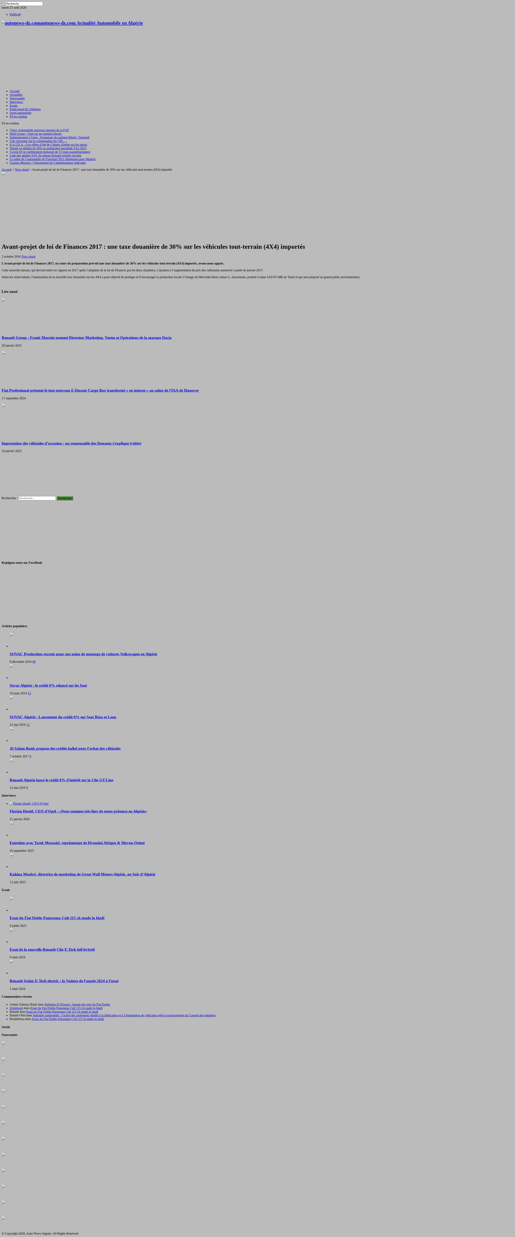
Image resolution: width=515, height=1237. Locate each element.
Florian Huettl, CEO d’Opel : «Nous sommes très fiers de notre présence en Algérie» (78, 811)
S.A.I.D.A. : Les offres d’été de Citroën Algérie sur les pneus (48, 144)
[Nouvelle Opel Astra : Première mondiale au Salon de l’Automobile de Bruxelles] (13, 1086)
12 (29, 693)
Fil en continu (18, 116)
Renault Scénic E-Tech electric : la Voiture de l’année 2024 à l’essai (64, 981)
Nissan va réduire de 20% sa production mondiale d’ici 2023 (48, 148)
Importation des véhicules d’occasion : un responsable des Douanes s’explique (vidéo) (71, 443)
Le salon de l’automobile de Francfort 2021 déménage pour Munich (53, 159)
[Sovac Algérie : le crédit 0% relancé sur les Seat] (21, 677)
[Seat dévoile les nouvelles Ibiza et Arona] (13, 1214)
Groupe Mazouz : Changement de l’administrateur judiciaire (48, 162)
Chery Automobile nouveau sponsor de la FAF (39, 130)
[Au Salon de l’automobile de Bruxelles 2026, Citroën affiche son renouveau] (13, 1118)
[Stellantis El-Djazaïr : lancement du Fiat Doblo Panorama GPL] (13, 1182)
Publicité (15, 14)
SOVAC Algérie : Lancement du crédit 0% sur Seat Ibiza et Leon (63, 717)
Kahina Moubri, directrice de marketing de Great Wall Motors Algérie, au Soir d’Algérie (82, 874)
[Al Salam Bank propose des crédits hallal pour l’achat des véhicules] (21, 740)
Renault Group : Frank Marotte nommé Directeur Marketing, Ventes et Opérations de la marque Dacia (87, 338)
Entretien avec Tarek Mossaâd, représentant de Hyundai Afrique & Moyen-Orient (77, 843)
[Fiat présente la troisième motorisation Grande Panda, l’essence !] (13, 1230)
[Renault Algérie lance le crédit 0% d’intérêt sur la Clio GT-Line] (21, 772)
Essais (14, 105)
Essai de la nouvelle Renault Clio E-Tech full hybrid (52, 949)
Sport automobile (20, 113)
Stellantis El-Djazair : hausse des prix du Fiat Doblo (77, 1004)
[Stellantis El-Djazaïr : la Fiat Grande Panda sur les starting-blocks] (13, 1055)
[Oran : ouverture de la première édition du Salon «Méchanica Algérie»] (13, 1071)
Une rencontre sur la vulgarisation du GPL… (38, 141)
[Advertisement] (257, 58)
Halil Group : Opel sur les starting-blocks (36, 133)
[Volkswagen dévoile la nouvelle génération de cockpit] (13, 1102)
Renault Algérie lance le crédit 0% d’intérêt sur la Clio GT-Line (61, 780)
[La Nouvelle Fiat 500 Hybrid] (13, 1166)
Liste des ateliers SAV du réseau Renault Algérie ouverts (45, 155)
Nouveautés (17, 98)
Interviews (16, 102)
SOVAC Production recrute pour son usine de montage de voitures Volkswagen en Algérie (83, 654)
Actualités (16, 94)
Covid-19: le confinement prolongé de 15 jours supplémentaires (50, 152)
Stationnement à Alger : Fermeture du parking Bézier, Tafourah (50, 137)
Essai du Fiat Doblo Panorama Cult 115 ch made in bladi (57, 918)
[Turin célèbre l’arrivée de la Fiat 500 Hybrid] (13, 1150)
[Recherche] (3, 4)
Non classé (22, 169)
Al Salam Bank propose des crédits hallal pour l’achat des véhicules (65, 748)
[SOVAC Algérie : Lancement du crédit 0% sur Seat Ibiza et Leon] (21, 709)
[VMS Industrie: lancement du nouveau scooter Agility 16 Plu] (13, 1198)
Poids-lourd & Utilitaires (25, 109)
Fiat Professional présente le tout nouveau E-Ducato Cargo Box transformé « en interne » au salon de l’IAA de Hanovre (100, 390)
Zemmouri (16, 1008)
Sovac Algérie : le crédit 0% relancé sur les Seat (48, 685)
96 (34, 661)
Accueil (15, 91)
